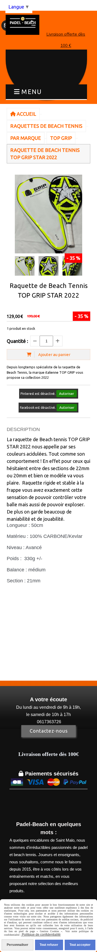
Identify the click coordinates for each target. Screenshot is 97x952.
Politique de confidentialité (41, 934)
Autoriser (66, 394)
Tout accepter (80, 945)
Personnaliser (17, 945)
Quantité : (17, 341)
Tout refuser (49, 945)
